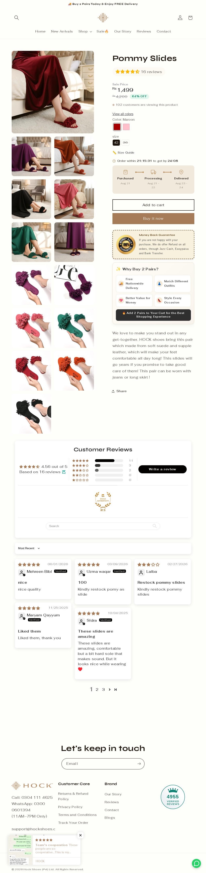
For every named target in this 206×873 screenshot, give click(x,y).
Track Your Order (73, 823)
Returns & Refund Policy (73, 796)
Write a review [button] (162, 469)
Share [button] (121, 391)
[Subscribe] (139, 763)
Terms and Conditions (77, 815)
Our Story (113, 794)
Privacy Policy (70, 807)
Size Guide (123, 153)
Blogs (110, 817)
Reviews (112, 802)
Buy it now (153, 218)
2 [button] (97, 689)
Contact (112, 810)
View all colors (122, 114)
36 (126, 143)
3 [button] (103, 689)
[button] (17, 18)
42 (116, 142)
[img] (29, 564)
